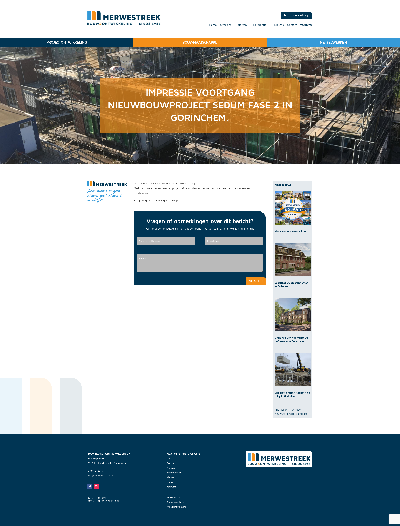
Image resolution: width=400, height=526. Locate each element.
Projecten (241, 25)
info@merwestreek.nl (100, 475)
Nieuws (279, 25)
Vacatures (306, 25)
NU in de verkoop (296, 15)
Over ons (225, 25)
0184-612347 (96, 470)
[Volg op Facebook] (90, 486)
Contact (292, 25)
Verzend (256, 281)
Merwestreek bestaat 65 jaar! (291, 231)
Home (213, 25)
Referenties (260, 25)
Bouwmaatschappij (176, 502)
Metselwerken (173, 497)
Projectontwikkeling (176, 507)
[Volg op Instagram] (96, 486)
